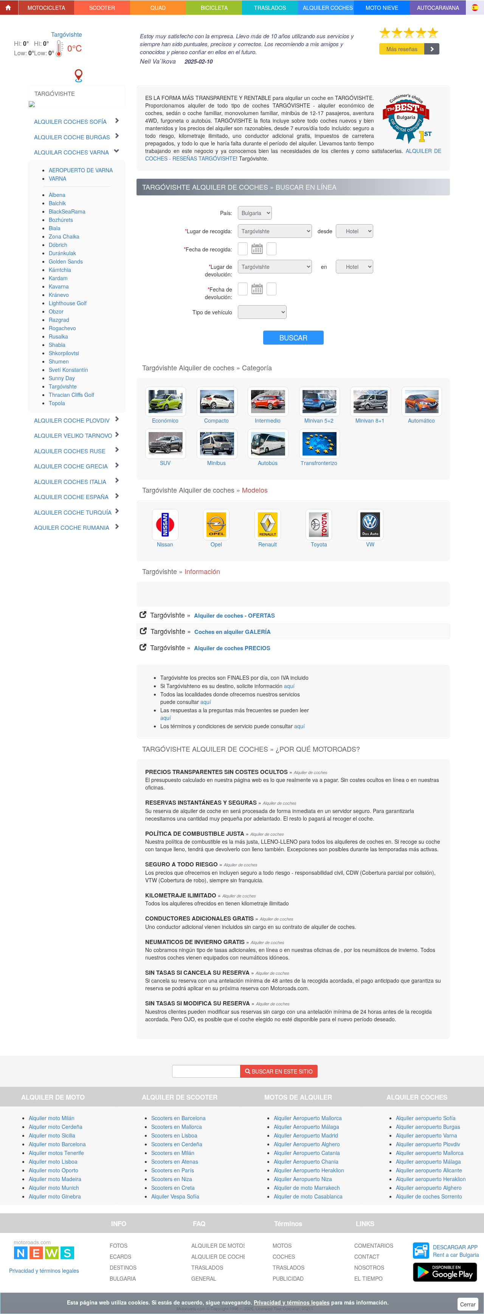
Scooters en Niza (171, 1179)
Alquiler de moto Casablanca (308, 1196)
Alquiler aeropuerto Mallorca (430, 1152)
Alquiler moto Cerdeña (55, 1126)
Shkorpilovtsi (64, 353)
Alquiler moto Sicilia (52, 1135)
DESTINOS (123, 1267)
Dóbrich (58, 244)
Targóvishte (66, 34)
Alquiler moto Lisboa (53, 1161)
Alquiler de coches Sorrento (429, 1196)
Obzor (56, 311)
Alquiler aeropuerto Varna (426, 1135)
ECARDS (120, 1256)
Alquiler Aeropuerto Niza (303, 1179)
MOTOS (282, 1245)
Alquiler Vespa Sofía (175, 1196)
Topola (57, 403)
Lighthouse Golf (68, 303)
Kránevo (59, 294)
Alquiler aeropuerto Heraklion (431, 1179)
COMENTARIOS (373, 1245)
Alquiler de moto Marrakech (307, 1187)
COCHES (284, 1256)
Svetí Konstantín (68, 369)
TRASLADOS (207, 1267)
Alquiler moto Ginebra (55, 1196)
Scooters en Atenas (174, 1161)
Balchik (57, 203)
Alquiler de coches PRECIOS (232, 648)
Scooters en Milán (172, 1152)
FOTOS (118, 1245)
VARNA (57, 178)
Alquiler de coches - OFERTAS (234, 615)
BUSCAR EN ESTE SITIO (281, 1071)
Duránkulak (62, 253)
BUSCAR (293, 337)
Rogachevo (62, 328)
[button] (46, 7)
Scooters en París (172, 1170)
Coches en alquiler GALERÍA (232, 631)
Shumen (59, 361)
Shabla (57, 344)
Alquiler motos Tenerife (56, 1152)
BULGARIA (123, 1278)
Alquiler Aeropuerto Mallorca (308, 1118)
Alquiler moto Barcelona (57, 1144)
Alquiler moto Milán (51, 1118)
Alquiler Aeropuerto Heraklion (309, 1170)
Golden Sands (66, 261)
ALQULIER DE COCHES (220, 1256)
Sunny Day (62, 378)
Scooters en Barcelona (178, 1118)
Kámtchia (60, 269)
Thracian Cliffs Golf (71, 394)
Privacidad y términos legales (44, 1270)
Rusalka (58, 336)
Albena (57, 194)
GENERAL (203, 1278)
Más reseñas (401, 49)
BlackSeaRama (67, 211)
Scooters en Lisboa (174, 1135)
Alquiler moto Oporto (53, 1170)
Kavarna (59, 286)
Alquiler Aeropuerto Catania (307, 1152)
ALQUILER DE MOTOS (219, 1245)
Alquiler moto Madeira (55, 1179)
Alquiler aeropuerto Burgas (428, 1126)
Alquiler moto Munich (54, 1187)
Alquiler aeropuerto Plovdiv (428, 1144)
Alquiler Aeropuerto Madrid (306, 1135)
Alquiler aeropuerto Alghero (429, 1187)
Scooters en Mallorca (176, 1126)
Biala (54, 228)
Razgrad (59, 319)
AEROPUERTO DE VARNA (81, 170)
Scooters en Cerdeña (176, 1144)
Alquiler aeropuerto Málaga (428, 1161)
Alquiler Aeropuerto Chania (306, 1161)
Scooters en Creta (173, 1187)
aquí (289, 686)
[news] (44, 1248)
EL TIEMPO (368, 1278)
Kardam (58, 278)
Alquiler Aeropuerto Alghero (307, 1144)
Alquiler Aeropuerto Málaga (306, 1126)
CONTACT (367, 1256)
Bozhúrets (61, 219)
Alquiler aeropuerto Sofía (426, 1118)
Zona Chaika (64, 236)
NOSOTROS (369, 1267)
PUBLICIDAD (288, 1278)
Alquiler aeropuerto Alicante (429, 1170)
